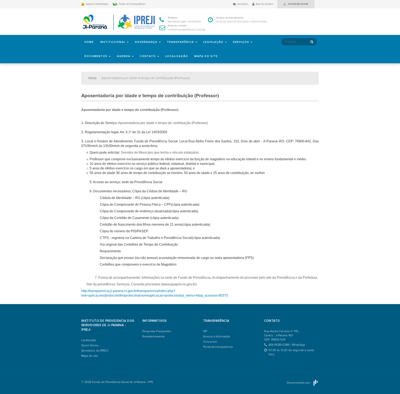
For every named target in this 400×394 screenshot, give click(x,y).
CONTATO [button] (148, 56)
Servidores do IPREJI (94, 350)
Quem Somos (90, 345)
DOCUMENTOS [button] (96, 56)
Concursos (210, 341)
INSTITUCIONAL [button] (113, 42)
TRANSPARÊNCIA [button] (181, 42)
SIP (205, 331)
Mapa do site (89, 356)
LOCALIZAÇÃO (176, 56)
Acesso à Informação (216, 336)
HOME (89, 42)
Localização (88, 340)
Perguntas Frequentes (156, 331)
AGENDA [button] (124, 56)
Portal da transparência (218, 347)
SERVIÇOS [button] (241, 42)
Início (92, 78)
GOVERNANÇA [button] (147, 42)
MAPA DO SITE (206, 56)
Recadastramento (153, 336)
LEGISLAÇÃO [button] (214, 42)
